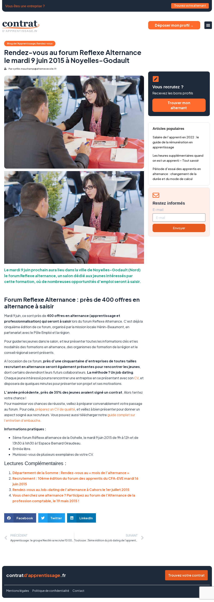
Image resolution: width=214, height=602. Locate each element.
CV (136, 378)
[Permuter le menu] (208, 25)
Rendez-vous (44, 43)
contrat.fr (36, 575)
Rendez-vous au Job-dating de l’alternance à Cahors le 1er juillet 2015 (71, 489)
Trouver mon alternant (179, 105)
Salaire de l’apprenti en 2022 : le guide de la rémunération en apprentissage (176, 142)
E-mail (158, 210)
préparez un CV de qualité (55, 409)
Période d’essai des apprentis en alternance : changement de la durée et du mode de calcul (177, 174)
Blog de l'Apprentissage (21, 43)
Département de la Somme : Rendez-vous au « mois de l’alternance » (71, 473)
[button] (20, 518)
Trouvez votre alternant (190, 5)
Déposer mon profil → (174, 25)
